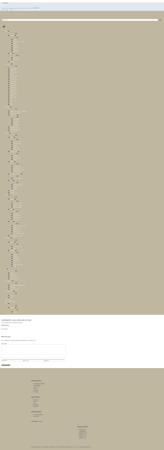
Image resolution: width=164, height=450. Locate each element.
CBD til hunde (13, 97)
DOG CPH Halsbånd (17, 207)
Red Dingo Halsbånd (17, 203)
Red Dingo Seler (17, 227)
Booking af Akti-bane (10, 301)
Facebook (36, 390)
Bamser (14, 145)
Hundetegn (12, 190)
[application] (8, 31)
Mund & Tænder (13, 89)
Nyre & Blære (13, 85)
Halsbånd (12, 199)
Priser (14, 248)
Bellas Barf (16, 59)
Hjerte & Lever (13, 83)
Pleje (11, 180)
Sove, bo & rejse (14, 151)
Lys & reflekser (16, 168)
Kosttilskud (8, 64)
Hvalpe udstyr (16, 166)
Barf (11, 53)
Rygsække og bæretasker (16, 235)
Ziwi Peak (15, 43)
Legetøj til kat (13, 277)
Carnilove (15, 49)
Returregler (36, 416)
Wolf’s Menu (16, 57)
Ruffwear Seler (17, 229)
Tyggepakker (16, 125)
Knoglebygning (13, 79)
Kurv (35, 403)
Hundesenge (16, 155)
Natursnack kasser (14, 127)
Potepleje (15, 186)
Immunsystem (13, 70)
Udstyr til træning (14, 289)
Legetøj (12, 137)
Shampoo (15, 188)
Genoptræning (16, 260)
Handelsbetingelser (38, 414)
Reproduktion (13, 91)
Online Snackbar (14, 131)
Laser (14, 262)
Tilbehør (7, 133)
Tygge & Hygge (13, 115)
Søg (160, 19)
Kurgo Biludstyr (17, 157)
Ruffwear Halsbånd (17, 205)
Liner (11, 209)
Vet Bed (15, 159)
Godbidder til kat (14, 275)
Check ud (36, 406)
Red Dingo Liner (16, 215)
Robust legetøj (16, 149)
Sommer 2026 (8, 299)
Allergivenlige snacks (15, 113)
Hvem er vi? (12, 307)
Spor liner (15, 213)
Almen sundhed (13, 68)
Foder (6, 31)
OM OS (6, 303)
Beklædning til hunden (15, 174)
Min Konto (36, 400)
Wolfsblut (15, 51)
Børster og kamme (17, 184)
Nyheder (12, 295)
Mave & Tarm (12, 81)
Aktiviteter (7, 238)
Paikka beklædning (17, 178)
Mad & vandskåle (17, 171)
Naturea (15, 39)
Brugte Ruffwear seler (18, 233)
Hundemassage (16, 258)
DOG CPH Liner (16, 219)
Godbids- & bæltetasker (18, 170)
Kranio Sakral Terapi (18, 264)
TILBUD (11, 297)
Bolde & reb (16, 147)
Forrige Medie (4, 329)
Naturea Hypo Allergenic (19, 41)
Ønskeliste (36, 404)
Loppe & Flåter (13, 76)
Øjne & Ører (12, 87)
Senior (11, 102)
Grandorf (15, 45)
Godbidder (7, 107)
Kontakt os (36, 391)
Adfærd (11, 74)
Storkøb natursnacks (15, 129)
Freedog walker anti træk (19, 226)
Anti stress (12, 287)
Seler (11, 221)
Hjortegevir (16, 119)
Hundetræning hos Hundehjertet (17, 285)
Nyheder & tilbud (9, 291)
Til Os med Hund (13, 192)
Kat (5, 269)
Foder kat (12, 273)
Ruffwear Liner (16, 217)
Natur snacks (16, 121)
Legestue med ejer (17, 246)
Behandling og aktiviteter (39, 383)
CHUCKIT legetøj (17, 141)
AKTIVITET (12, 242)
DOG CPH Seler (16, 231)
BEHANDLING (12, 250)
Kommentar (4, 343)
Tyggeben (15, 123)
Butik (35, 401)
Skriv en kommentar (5, 322)
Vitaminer (12, 95)
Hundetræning (8, 281)
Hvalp (11, 99)
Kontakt (15, 312)
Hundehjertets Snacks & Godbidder (18, 111)
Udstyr (6, 195)
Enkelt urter (13, 93)
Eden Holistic (16, 47)
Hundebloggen (37, 385)
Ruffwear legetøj (17, 143)
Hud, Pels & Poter (14, 72)
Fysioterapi (16, 256)
